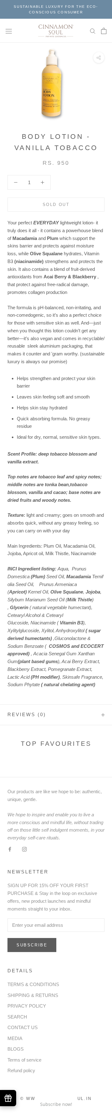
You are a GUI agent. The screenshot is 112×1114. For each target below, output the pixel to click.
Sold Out (56, 204)
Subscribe (31, 945)
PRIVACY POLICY (26, 1006)
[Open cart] (103, 31)
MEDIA (14, 1038)
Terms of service (24, 1060)
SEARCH (17, 1016)
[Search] (93, 31)
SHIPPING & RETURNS (32, 995)
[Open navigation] (9, 30)
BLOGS (15, 1049)
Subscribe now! (56, 1104)
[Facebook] (9, 849)
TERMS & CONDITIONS (33, 984)
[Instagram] (24, 849)
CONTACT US (22, 1027)
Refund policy (21, 1070)
